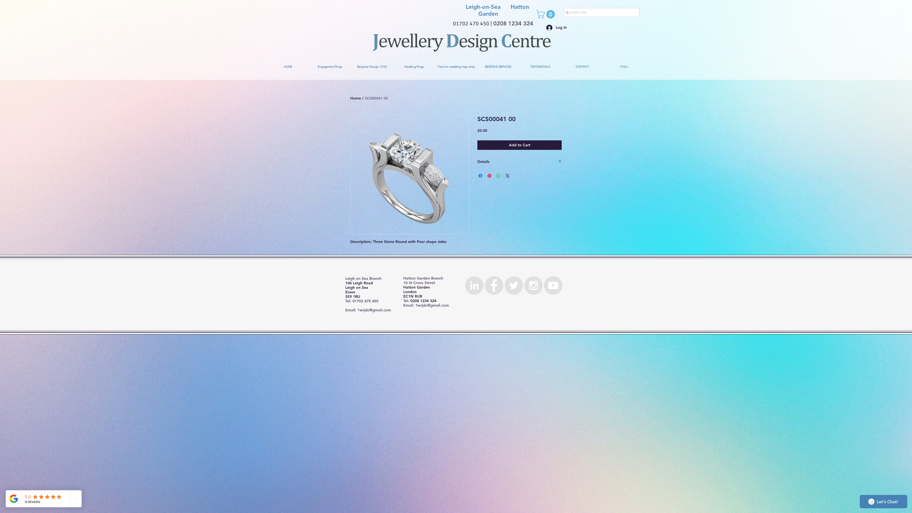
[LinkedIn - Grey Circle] (474, 285)
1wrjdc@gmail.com (374, 310)
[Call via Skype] (440, 14)
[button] (546, 14)
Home (355, 98)
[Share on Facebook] (480, 176)
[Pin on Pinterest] (489, 176)
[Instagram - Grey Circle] (533, 285)
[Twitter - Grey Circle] (513, 285)
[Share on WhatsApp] (498, 176)
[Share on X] (507, 176)
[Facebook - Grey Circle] (494, 285)
